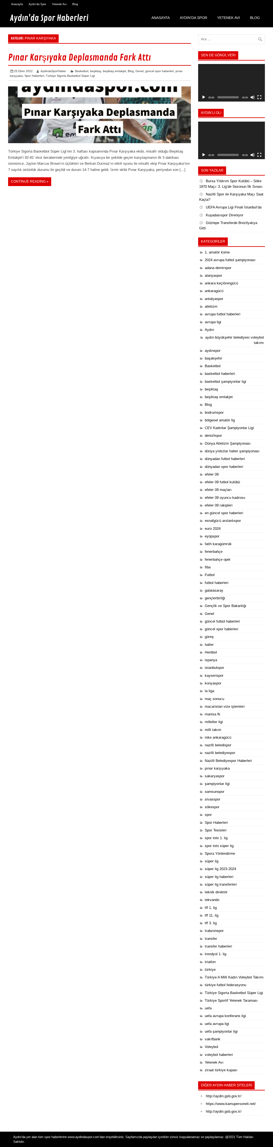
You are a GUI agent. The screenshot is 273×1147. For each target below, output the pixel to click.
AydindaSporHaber (53, 71)
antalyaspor (214, 299)
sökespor (212, 807)
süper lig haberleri (219, 877)
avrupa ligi (213, 322)
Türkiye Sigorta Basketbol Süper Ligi (70, 75)
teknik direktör (216, 892)
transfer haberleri (218, 946)
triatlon (210, 962)
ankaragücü (214, 291)
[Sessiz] (252, 97)
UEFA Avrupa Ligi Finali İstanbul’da (233, 207)
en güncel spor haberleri (224, 513)
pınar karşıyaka (217, 768)
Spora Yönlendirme (220, 854)
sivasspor (212, 799)
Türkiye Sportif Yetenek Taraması (231, 1001)
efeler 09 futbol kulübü (222, 482)
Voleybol (211, 1047)
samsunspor (214, 792)
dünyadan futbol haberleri (225, 459)
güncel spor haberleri (159, 71)
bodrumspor (214, 412)
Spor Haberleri (34, 75)
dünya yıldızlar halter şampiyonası (232, 451)
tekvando (212, 900)
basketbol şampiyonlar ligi (225, 382)
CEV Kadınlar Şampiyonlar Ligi (229, 428)
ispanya (211, 660)
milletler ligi (214, 722)
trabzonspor (214, 931)
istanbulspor (214, 668)
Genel (139, 71)
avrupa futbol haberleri (222, 314)
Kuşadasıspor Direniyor (224, 215)
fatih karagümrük (218, 544)
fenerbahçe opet (217, 559)
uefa (208, 1008)
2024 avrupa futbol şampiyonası (230, 260)
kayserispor (214, 676)
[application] (231, 83)
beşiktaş (95, 71)
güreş (209, 637)
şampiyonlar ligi (217, 784)
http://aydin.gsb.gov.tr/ (223, 1096)
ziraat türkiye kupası (221, 1070)
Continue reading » (29, 181)
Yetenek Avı (59, 4)
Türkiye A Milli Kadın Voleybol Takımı (234, 977)
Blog (75, 4)
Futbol (210, 575)
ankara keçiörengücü (221, 283)
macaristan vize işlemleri (225, 707)
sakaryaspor (215, 776)
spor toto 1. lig (216, 838)
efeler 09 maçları (218, 490)
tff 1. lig (211, 908)
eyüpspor (212, 536)
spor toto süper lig (219, 846)
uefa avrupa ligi (217, 1024)
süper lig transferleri (221, 884)
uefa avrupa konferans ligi (225, 1016)
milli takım (213, 730)
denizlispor (213, 436)
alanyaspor (213, 276)
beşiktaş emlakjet (114, 71)
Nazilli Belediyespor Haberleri (228, 761)
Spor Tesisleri (216, 830)
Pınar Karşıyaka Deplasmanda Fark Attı (79, 57)
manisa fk (212, 714)
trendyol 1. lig (215, 954)
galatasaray (214, 590)
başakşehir (213, 358)
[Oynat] (204, 97)
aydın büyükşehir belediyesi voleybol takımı (234, 340)
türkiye (210, 970)
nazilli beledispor (218, 745)
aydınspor (213, 351)
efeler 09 (212, 474)
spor (208, 815)
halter (209, 645)
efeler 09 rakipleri (218, 505)
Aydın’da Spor (37, 4)
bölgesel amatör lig (220, 420)
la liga (209, 691)
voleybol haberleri (219, 1055)
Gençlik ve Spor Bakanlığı (225, 606)
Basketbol (81, 71)
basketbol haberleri (220, 374)
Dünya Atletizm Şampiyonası (228, 443)
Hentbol (211, 652)
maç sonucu (214, 699)
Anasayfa (17, 4)
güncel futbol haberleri (222, 621)
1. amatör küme (217, 252)
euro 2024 (213, 529)
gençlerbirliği (215, 598)
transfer (211, 939)
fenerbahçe (213, 552)
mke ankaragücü (218, 737)
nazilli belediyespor (220, 753)
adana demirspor (218, 268)
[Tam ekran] (259, 97)
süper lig (211, 861)
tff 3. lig (211, 923)
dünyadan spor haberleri (224, 467)
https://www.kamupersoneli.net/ (231, 1104)
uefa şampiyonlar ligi (221, 1031)
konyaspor (213, 683)
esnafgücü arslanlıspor (223, 521)
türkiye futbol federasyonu (225, 985)
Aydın (209, 330)
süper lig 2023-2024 (220, 869)
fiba (208, 567)
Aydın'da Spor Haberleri (49, 18)
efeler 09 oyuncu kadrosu (225, 498)
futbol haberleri (216, 583)
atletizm (211, 306)
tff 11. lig (211, 915)
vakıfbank (212, 1039)
